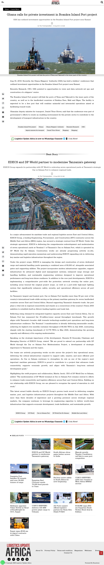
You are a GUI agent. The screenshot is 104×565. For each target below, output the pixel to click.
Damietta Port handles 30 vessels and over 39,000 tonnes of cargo (18, 479)
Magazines (78, 550)
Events (97, 550)
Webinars (88, 550)
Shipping (65, 130)
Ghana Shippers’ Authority (55, 127)
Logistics (45, 467)
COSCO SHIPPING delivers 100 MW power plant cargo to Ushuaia (41, 509)
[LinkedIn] (3, 94)
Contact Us (68, 553)
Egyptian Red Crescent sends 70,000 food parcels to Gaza (40, 483)
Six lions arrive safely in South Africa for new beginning (63, 479)
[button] (52, 23)
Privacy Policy (50, 550)
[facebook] (3, 103)
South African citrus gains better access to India (62, 454)
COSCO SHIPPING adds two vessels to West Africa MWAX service (83, 480)
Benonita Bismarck (73, 127)
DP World (31, 413)
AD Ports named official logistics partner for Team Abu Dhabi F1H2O (63, 509)
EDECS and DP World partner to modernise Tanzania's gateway (52, 162)
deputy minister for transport (35, 130)
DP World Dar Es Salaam (61, 413)
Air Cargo (66, 467)
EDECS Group (20, 413)
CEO (83, 127)
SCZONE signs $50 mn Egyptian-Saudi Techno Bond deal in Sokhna (83, 509)
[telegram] (3, 112)
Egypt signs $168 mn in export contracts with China (19, 533)
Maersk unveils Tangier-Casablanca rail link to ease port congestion (83, 455)
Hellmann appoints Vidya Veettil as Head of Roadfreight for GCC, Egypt (19, 509)
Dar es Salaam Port (43, 413)
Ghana (41, 127)
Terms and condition (65, 550)
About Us (39, 550)
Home (7, 9)
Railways (88, 441)
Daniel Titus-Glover (53, 130)
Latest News (15, 9)
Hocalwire (96, 563)
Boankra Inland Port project (27, 127)
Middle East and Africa (79, 413)
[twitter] (3, 98)
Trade (68, 441)
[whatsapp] (3, 107)
